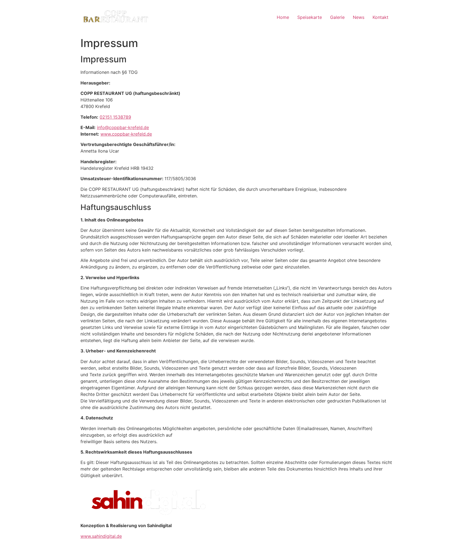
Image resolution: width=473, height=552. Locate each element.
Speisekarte (309, 17)
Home (283, 17)
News (358, 17)
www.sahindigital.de (101, 536)
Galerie (337, 17)
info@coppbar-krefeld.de (123, 127)
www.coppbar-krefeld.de (126, 134)
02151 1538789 (115, 117)
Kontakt (380, 17)
